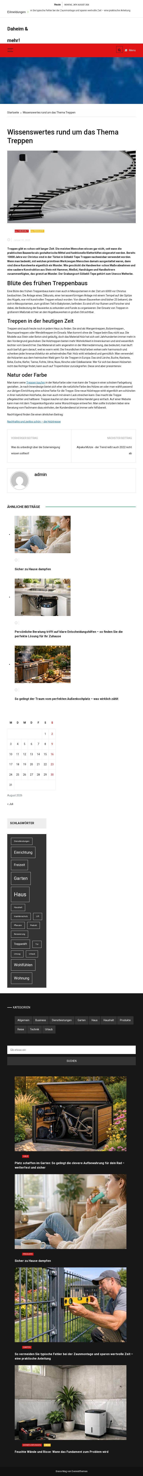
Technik (34, 1029)
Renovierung (19, 934)
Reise (21, 1029)
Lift (37, 916)
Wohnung (21, 978)
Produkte (38, 231)
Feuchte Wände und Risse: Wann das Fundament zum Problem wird (61, 1452)
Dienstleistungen (21, 841)
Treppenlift (20, 944)
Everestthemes (80, 1471)
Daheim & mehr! (17, 34)
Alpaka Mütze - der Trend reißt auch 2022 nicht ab (104, 450)
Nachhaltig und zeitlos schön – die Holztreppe (34, 421)
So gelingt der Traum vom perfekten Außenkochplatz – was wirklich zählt (66, 699)
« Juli (10, 803)
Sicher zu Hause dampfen (33, 569)
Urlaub (32, 954)
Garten (21, 878)
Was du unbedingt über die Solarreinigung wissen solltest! (35, 450)
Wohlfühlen (23, 965)
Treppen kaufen (35, 382)
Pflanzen (18, 925)
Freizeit (19, 865)
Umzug (17, 954)
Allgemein (23, 1020)
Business (40, 1020)
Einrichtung (23, 852)
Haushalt (23, 231)
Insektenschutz (21, 916)
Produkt (33, 925)
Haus (20, 894)
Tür (37, 944)
